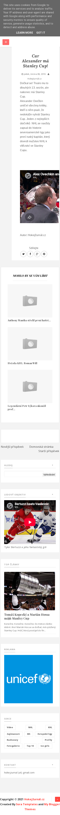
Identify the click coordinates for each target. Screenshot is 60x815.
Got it (40, 32)
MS (28, 734)
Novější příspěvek (12, 447)
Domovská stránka (41, 447)
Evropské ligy (45, 734)
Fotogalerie (13, 745)
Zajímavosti (13, 734)
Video (10, 727)
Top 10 (30, 745)
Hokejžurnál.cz (34, 799)
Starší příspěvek (48, 451)
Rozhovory (12, 740)
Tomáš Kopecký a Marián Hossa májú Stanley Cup (27, 616)
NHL (30, 727)
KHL (50, 727)
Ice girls (45, 745)
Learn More (24, 32)
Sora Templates (27, 804)
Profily (48, 740)
